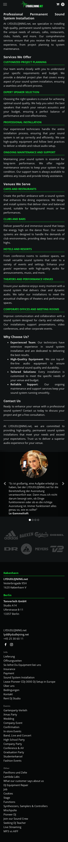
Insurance (9, 669)
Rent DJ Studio (12, 698)
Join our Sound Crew (15, 818)
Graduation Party (13, 752)
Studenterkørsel (12, 756)
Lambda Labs (11, 776)
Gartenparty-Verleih (15, 710)
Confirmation (11, 727)
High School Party (14, 739)
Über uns (8, 686)
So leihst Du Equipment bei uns (22, 665)
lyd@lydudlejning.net (16, 634)
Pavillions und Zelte (15, 772)
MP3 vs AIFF (10, 831)
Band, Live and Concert (17, 735)
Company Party (12, 744)
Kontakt (8, 694)
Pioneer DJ (9, 814)
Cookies (8, 793)
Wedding (8, 718)
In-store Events (12, 731)
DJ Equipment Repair (15, 785)
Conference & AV (13, 748)
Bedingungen (11, 690)
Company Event (12, 723)
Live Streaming (12, 827)
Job (5, 789)
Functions (9, 802)
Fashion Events (12, 760)
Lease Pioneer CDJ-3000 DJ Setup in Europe (29, 681)
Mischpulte (10, 810)
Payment (8, 673)
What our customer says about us (23, 781)
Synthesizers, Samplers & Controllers (25, 806)
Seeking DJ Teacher (14, 823)
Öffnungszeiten (12, 660)
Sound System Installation (19, 677)
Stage (6, 797)
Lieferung (9, 656)
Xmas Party (10, 714)
